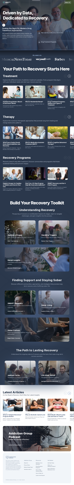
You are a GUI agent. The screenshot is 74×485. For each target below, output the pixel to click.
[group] (55, 36)
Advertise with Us (28, 469)
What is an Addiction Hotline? (52, 466)
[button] (65, 76)
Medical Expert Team (28, 467)
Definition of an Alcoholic (39, 463)
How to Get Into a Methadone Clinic (51, 469)
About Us (26, 463)
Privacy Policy (27, 465)
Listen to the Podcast (40, 475)
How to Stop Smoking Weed (39, 470)
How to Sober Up (39, 473)
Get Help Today (51, 463)
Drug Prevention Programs (39, 467)
